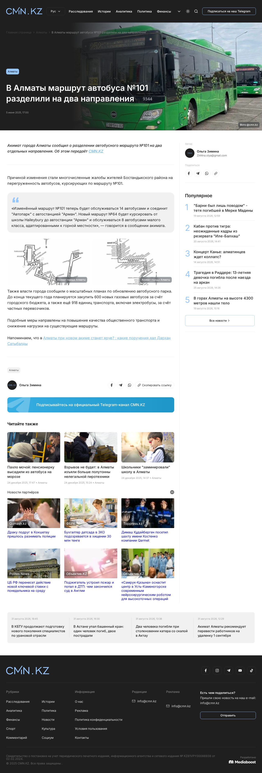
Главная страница (19, 32)
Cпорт (10, 729)
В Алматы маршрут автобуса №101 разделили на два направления (99, 32)
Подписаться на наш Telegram (229, 11)
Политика (144, 11)
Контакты (82, 738)
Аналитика (124, 11)
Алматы (41, 32)
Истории (104, 11)
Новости (48, 720)
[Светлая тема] (188, 11)
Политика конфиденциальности (98, 720)
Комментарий (16, 738)
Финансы (164, 11)
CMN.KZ (96, 151)
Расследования (81, 11)
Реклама (81, 711)
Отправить (228, 715)
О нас (79, 702)
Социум (48, 738)
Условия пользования (91, 729)
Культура (48, 729)
